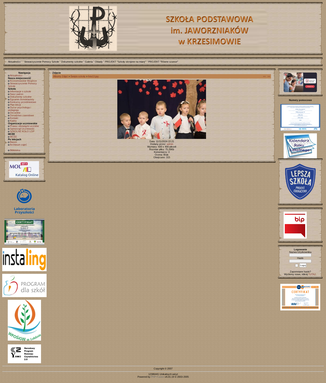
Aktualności (14, 61)
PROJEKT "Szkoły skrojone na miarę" (125, 61)
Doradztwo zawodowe (22, 115)
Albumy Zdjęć (60, 76)
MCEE (13, 136)
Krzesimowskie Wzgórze (23, 80)
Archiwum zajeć (18, 144)
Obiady (99, 61)
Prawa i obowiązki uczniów (24, 126)
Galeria (89, 61)
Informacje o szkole (20, 91)
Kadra (13, 120)
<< (264, 76)
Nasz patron (16, 94)
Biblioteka (15, 150)
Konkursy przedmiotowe (23, 102)
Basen (13, 142)
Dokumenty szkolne (72, 61)
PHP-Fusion (157, 376)
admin (170, 144)
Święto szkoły (78, 76)
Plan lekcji (15, 104)
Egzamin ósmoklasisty (22, 99)
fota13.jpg (93, 76)
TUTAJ (312, 274)
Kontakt (14, 118)
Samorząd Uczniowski (22, 128)
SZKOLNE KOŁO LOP (22, 131)
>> (268, 76)
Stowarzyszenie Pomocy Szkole (41, 61)
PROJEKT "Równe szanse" (163, 61)
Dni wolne (15, 112)
